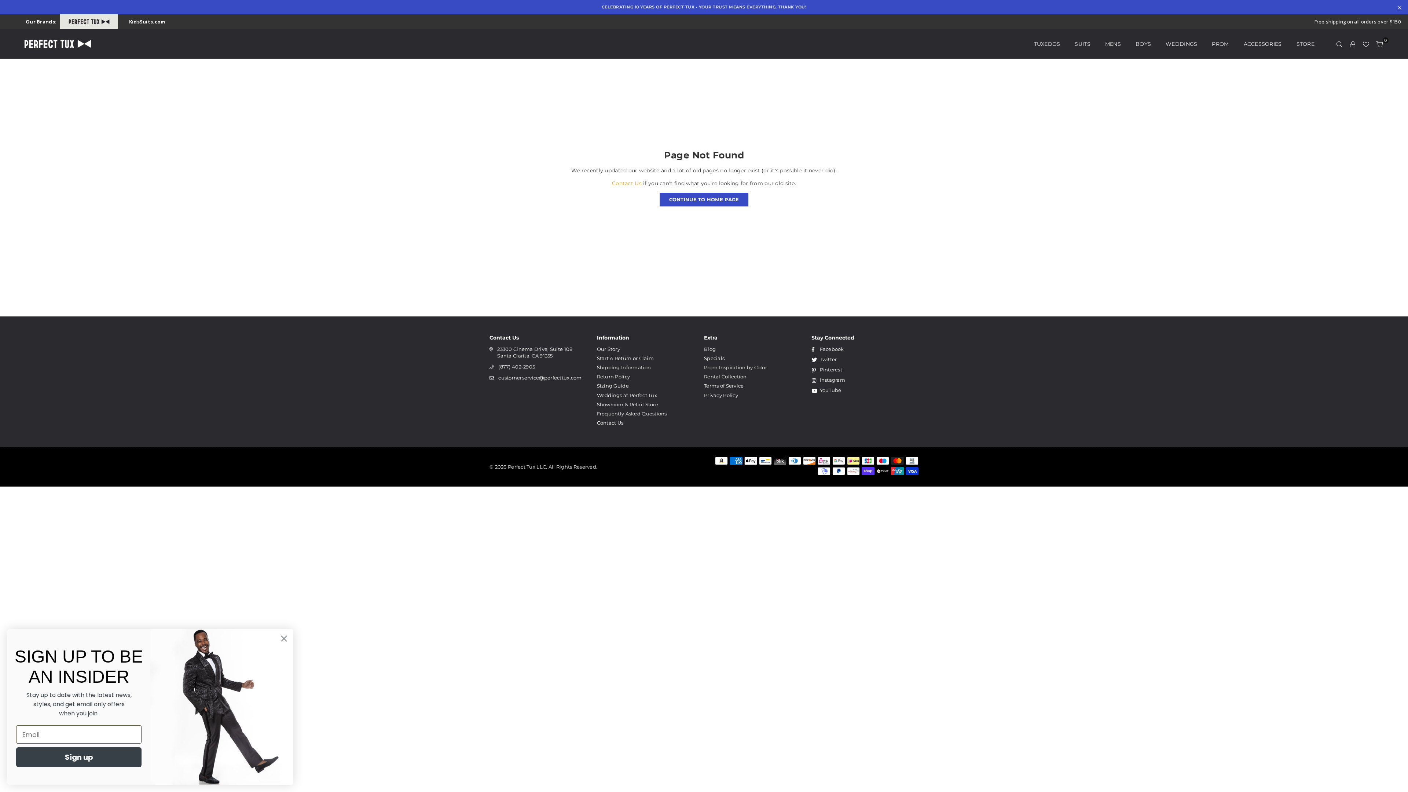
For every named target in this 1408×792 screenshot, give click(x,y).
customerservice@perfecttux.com (540, 378)
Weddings (1181, 44)
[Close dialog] (284, 638)
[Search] (1339, 44)
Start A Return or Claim (625, 358)
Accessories (1263, 44)
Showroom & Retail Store (627, 404)
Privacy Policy (721, 395)
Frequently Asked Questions (632, 414)
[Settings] (1352, 44)
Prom (1220, 44)
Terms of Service (724, 386)
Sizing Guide (613, 386)
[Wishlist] (1365, 44)
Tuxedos (1047, 44)
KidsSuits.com (147, 21)
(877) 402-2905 (516, 367)
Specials (714, 358)
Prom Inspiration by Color (735, 367)
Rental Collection (725, 377)
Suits (1082, 44)
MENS (1113, 44)
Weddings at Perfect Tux (627, 395)
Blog (710, 349)
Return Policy (613, 377)
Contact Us (627, 183)
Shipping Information (624, 367)
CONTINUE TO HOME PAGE (704, 199)
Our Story (608, 349)
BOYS (1143, 44)
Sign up (79, 757)
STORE (1305, 44)
